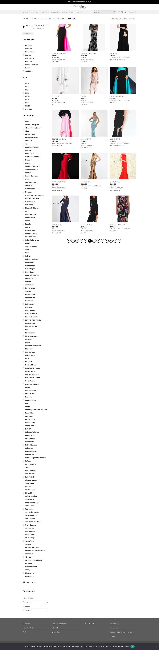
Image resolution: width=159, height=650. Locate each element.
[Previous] (69, 241)
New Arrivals (28, 598)
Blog (64, 12)
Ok (132, 646)
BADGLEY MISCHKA (88, 53)
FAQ (24, 632)
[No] (156, 647)
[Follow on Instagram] (119, 12)
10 (111, 241)
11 (115, 241)
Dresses (26, 606)
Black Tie (55, 628)
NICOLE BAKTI (86, 139)
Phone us (114, 624)
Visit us (113, 636)
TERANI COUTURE (59, 182)
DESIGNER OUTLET (89, 624)
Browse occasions (59, 624)
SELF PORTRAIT (87, 225)
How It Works (28, 628)
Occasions (55, 12)
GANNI (83, 96)
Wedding (60, 18)
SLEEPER (55, 96)
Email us (114, 628)
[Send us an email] (122, 12)
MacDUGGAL (86, 182)
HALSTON (113, 53)
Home (26, 18)
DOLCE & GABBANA (117, 225)
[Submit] (114, 12)
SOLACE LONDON (59, 53)
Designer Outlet (75, 12)
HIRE (34, 18)
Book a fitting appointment (122, 632)
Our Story (27, 624)
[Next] (119, 241)
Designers (44, 12)
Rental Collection (31, 12)
